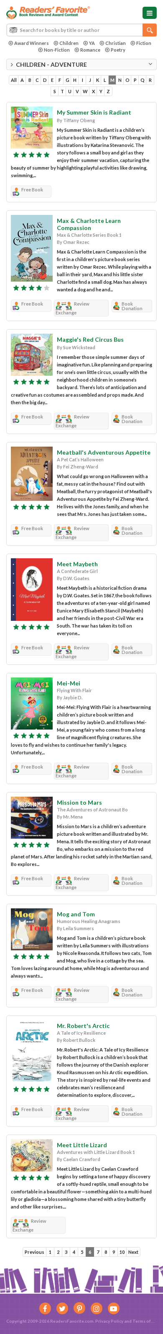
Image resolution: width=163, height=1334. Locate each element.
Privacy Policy (109, 1321)
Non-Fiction (57, 49)
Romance (90, 49)
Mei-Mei (68, 683)
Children (69, 43)
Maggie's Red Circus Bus (90, 339)
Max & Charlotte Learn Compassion (89, 224)
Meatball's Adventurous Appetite (103, 452)
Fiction (143, 43)
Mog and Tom (76, 914)
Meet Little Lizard (82, 1144)
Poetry (118, 49)
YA (92, 43)
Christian (115, 43)
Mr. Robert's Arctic (83, 1025)
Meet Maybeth (77, 564)
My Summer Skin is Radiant (94, 112)
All (14, 80)
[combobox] (81, 30)
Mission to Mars (79, 802)
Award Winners (31, 43)
